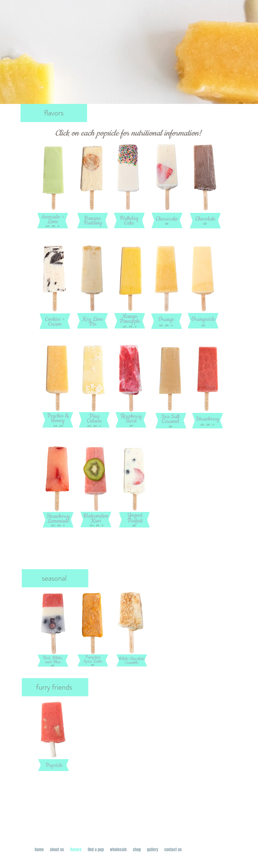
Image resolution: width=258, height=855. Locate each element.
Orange (166, 319)
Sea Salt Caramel (170, 419)
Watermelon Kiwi (95, 518)
